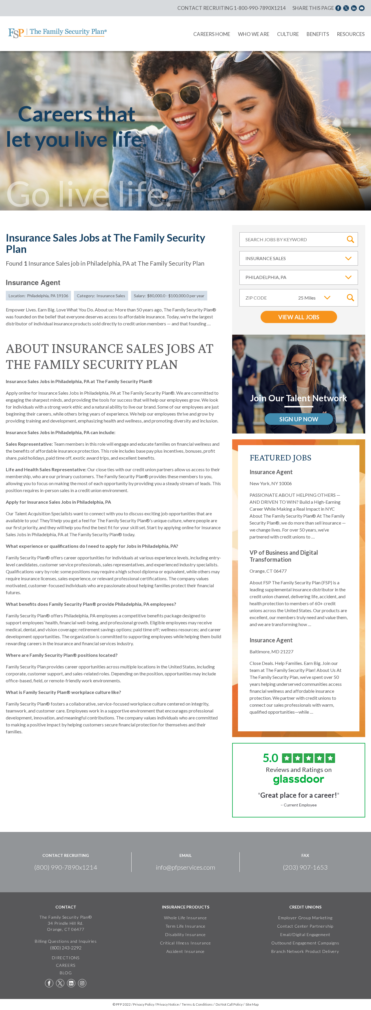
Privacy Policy (143, 1004)
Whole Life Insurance (185, 917)
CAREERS (65, 965)
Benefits (318, 34)
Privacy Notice (168, 1004)
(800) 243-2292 (65, 947)
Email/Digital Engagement (305, 934)
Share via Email (362, 8)
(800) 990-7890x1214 (65, 867)
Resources (351, 34)
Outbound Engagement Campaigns (305, 942)
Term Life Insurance (185, 926)
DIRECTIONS (65, 957)
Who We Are (253, 34)
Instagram (82, 983)
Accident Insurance (185, 951)
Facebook (49, 983)
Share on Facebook (338, 8)
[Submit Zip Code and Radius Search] (350, 298)
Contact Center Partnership (305, 926)
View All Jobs (298, 316)
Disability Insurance (185, 934)
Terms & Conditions (197, 1004)
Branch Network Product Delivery (305, 951)
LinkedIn (71, 983)
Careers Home (211, 34)
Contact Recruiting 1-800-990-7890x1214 (231, 8)
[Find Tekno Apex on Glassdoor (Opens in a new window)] (298, 780)
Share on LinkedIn (354, 8)
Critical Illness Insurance (185, 942)
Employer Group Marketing (305, 917)
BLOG (66, 972)
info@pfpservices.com (185, 867)
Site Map (252, 1004)
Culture (288, 34)
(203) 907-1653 (305, 867)
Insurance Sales (265, 258)
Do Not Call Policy (229, 1004)
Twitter (60, 983)
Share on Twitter (346, 8)
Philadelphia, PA (265, 277)
